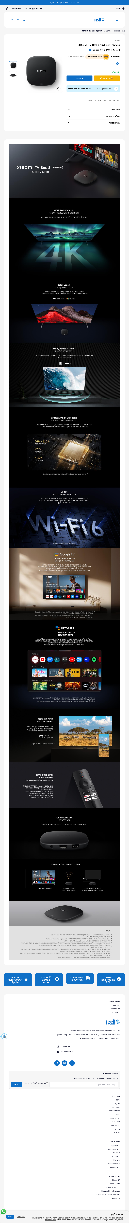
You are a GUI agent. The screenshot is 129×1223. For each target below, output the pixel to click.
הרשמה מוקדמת (114, 1125)
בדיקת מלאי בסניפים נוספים (79, 89)
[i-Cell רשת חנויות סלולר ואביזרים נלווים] (99, 20)
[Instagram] (64, 1063)
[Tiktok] (57, 1063)
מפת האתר (116, 1005)
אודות (118, 1100)
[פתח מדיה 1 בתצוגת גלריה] (13, 65)
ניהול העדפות (21, 1217)
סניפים (118, 8)
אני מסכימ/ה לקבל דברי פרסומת (35, 1083)
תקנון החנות (116, 1107)
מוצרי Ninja (116, 1160)
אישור (10, 1217)
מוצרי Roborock (114, 1164)
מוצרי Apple (115, 1145)
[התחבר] (18, 20)
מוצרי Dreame (114, 1167)
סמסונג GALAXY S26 (112, 1187)
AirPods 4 (116, 1198)
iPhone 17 (116, 1180)
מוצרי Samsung (114, 1149)
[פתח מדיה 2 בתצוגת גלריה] (13, 75)
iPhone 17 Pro (114, 1184)
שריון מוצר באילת (95, 57)
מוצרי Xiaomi (115, 1156)
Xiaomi (117, 31)
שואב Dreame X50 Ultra (110, 1191)
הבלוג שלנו (116, 1133)
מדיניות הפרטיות (114, 1111)
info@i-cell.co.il (35, 8)
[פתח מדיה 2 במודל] (41, 71)
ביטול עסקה (116, 1122)
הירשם (16, 1084)
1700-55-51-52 (16, 8)
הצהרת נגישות (115, 1118)
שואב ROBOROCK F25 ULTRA (108, 1195)
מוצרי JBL (116, 1153)
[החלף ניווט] (117, 20)
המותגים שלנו (115, 1009)
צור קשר (117, 1103)
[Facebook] (72, 1063)
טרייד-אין (117, 1129)
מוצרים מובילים (115, 1012)
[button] (4, 1036)
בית (123, 31)
